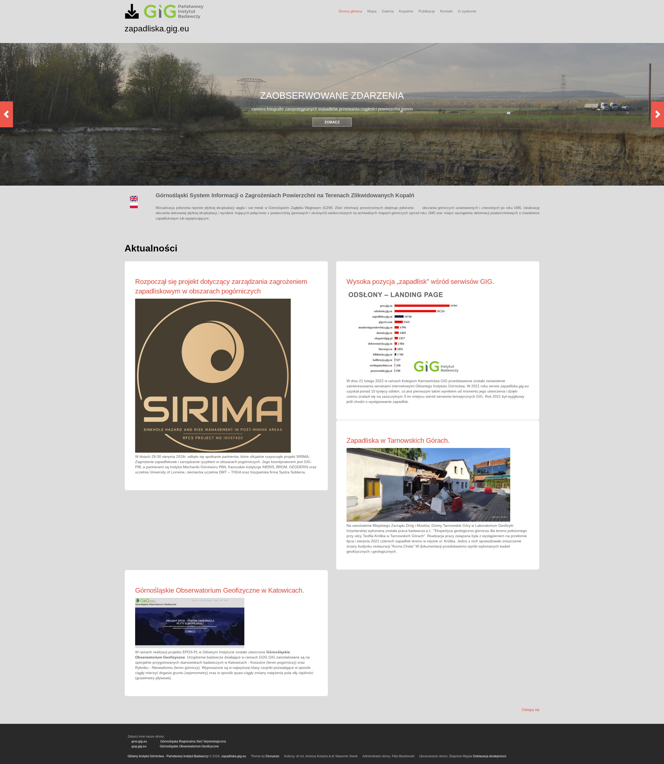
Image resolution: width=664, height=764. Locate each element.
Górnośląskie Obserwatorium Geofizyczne (189, 746)
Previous (6, 114)
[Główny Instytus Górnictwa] (173, 18)
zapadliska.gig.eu (157, 28)
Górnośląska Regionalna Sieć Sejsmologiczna (193, 741)
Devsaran (272, 756)
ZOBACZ (332, 122)
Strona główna (350, 11)
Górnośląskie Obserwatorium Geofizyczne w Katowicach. (219, 590)
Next (657, 114)
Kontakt (446, 11)
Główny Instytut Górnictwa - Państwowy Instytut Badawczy (168, 756)
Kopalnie (406, 11)
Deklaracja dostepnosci (489, 756)
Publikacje (426, 11)
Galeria (388, 11)
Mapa (372, 11)
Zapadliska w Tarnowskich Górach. (398, 440)
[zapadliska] (132, 17)
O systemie (467, 11)
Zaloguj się (531, 709)
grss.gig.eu (139, 741)
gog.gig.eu (139, 746)
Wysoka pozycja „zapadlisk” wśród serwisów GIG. (420, 281)
